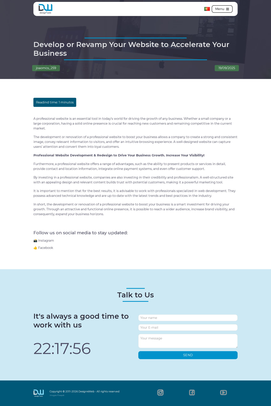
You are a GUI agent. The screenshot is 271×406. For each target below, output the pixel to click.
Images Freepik (57, 395)
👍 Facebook (43, 248)
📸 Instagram (43, 240)
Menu (219, 9)
